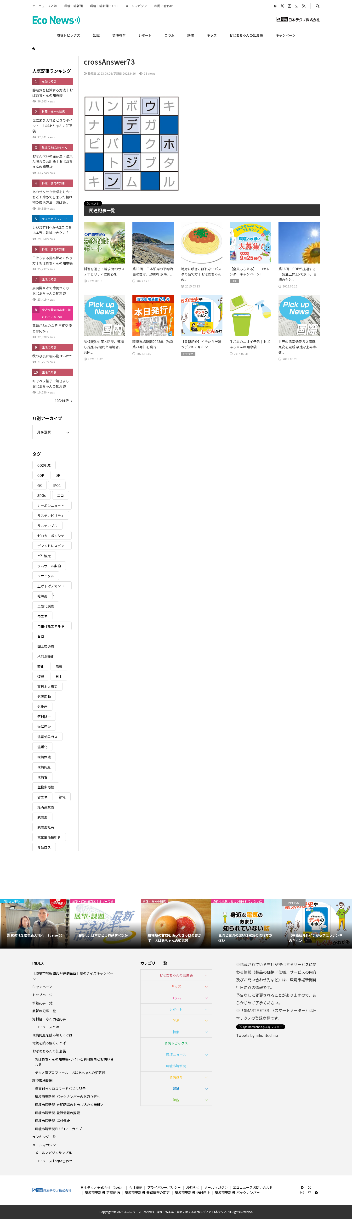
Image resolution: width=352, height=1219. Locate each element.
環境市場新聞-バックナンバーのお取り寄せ (67, 1096)
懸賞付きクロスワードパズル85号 (60, 1088)
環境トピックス (68, 35)
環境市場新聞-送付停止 (52, 1120)
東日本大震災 (47, 686)
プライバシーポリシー (164, 1187)
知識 (96, 35)
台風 (40, 636)
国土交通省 (45, 646)
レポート (145, 35)
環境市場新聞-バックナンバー (237, 1192)
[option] (35, 924)
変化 (40, 666)
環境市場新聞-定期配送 (102, 1192)
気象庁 (42, 706)
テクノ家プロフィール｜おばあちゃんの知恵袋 (70, 1072)
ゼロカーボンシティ (50, 536)
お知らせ (192, 1187)
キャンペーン (285, 35)
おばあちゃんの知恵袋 (246, 35)
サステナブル (47, 525)
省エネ (42, 797)
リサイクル (45, 575)
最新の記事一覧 (44, 1010)
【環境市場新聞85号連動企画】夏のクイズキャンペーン (72, 976)
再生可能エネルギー (50, 627)
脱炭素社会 (45, 827)
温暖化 (42, 746)
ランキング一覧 (44, 1136)
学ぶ (176, 1020)
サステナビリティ (50, 515)
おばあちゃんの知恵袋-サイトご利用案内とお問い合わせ (74, 1062)
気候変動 (44, 696)
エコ (60, 495)
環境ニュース (176, 1054)
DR (58, 475)
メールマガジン (136, 6)
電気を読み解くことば (49, 1042)
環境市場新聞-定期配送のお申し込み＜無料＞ (69, 1104)
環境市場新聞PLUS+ (104, 6)
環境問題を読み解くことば (52, 1035)
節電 (62, 797)
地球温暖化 (45, 656)
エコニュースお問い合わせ (52, 1160)
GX (39, 485)
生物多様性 (45, 787)
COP (40, 475)
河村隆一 (44, 716)
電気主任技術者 (49, 837)
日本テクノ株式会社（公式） (102, 1187)
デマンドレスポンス (50, 546)
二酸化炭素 (45, 606)
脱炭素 (42, 817)
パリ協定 (44, 555)
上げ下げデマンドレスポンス (50, 587)
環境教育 (119, 35)
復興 (40, 676)
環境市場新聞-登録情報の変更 (57, 1112)
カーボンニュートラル (50, 506)
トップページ (42, 994)
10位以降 (62, 400)
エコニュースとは (44, 6)
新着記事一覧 (42, 1002)
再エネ (42, 616)
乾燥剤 (42, 596)
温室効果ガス (47, 736)
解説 (190, 35)
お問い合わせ (163, 6)
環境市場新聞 (73, 6)
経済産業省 (45, 807)
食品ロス (44, 847)
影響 (59, 666)
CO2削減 (44, 465)
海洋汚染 (44, 726)
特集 (176, 1031)
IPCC (57, 485)
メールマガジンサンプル (53, 1152)
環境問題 (44, 766)
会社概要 (135, 1187)
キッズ (212, 35)
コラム (170, 35)
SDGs (41, 495)
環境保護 (44, 756)
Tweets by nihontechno (257, 1035)
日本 (59, 676)
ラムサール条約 (49, 565)
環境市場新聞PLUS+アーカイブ (58, 1128)
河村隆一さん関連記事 (49, 1019)
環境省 (42, 777)
